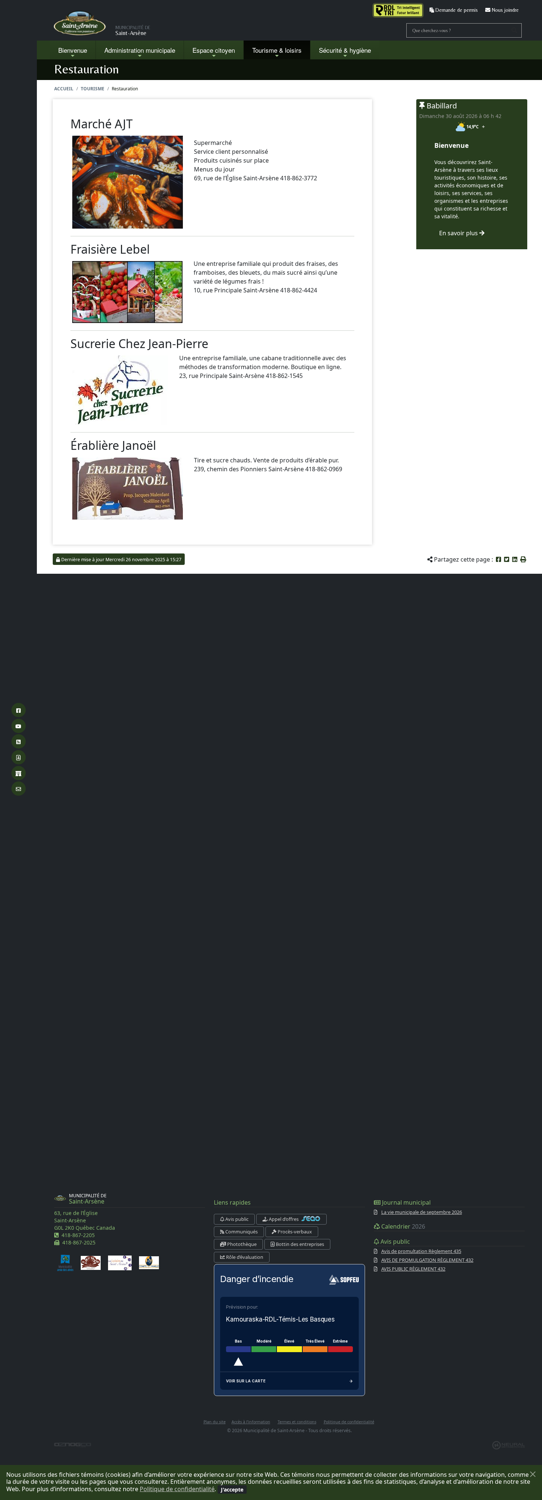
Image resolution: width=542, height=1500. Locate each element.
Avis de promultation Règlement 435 (421, 1251)
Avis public (236, 1219)
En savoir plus (459, 233)
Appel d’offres (284, 1219)
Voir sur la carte (245, 1381)
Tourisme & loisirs (277, 50)
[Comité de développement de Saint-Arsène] (91, 1262)
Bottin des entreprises (299, 1244)
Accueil (63, 89)
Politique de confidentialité (177, 1489)
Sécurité (345, 50)
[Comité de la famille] (149, 1262)
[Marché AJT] (127, 181)
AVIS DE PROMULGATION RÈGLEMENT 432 (427, 1260)
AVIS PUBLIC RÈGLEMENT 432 (413, 1268)
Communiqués (241, 1231)
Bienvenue (72, 50)
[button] (523, 559)
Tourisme (92, 89)
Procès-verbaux (294, 1231)
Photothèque (241, 1244)
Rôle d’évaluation (244, 1257)
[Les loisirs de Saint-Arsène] (120, 1262)
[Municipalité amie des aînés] (65, 1262)
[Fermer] (533, 1474)
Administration (139, 50)
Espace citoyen (213, 50)
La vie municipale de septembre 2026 (421, 1212)
